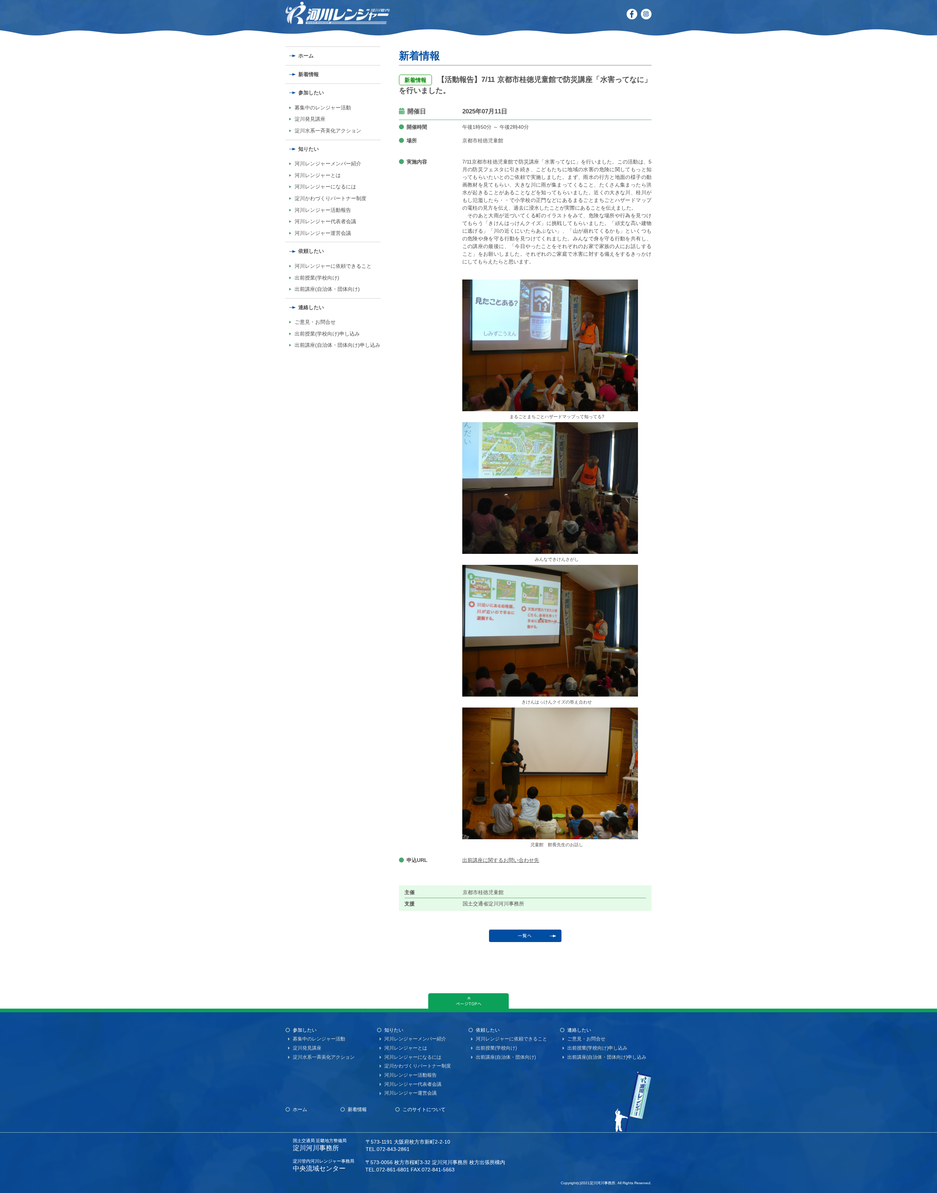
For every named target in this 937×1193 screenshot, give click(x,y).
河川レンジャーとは (318, 175)
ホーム (306, 56)
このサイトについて (424, 1109)
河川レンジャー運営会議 (323, 233)
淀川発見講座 (310, 119)
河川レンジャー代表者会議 (325, 221)
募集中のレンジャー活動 (323, 107)
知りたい (308, 149)
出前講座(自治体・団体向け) (327, 289)
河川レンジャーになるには (325, 187)
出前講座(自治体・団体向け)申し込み (337, 345)
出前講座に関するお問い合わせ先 (500, 860)
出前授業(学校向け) (317, 278)
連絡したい (311, 307)
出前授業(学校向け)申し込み (327, 334)
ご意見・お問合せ (315, 322)
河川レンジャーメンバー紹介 (328, 163)
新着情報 (308, 74)
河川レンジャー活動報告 (323, 210)
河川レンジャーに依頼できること (333, 266)
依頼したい (311, 251)
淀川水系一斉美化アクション (328, 131)
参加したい (311, 92)
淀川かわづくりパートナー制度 (330, 198)
